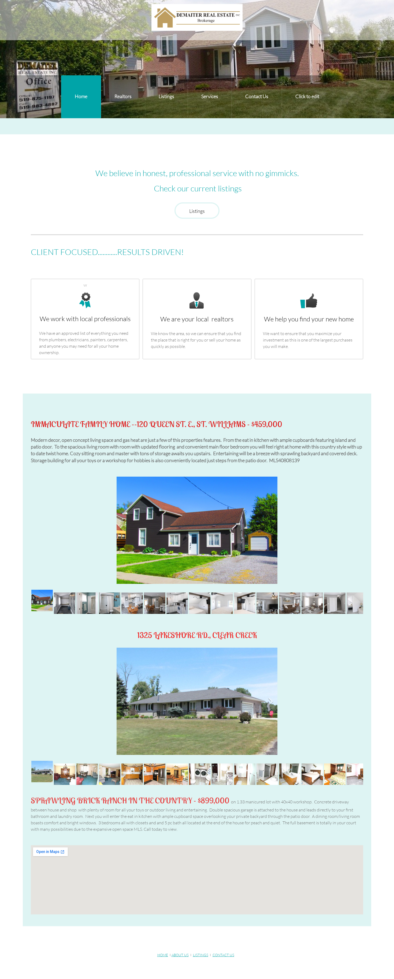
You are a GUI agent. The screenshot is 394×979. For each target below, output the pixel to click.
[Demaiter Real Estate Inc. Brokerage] (197, 17)
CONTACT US (223, 955)
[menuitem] (81, 96)
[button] (197, 532)
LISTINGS (200, 955)
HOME (162, 955)
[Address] (202, 939)
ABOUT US (180, 955)
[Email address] (189, 939)
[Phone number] (176, 939)
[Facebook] (215, 939)
